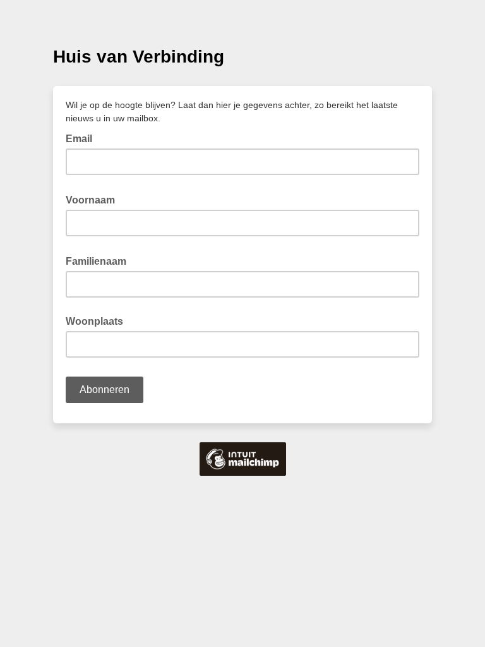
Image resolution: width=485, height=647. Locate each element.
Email (83, 138)
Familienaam (100, 260)
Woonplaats (94, 321)
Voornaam (94, 199)
